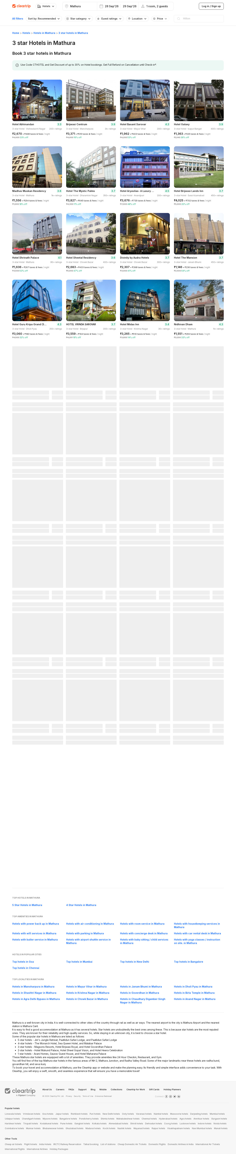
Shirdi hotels (136, 1123)
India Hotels (45, 1144)
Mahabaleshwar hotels (128, 1118)
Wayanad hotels (141, 1128)
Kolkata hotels (99, 1123)
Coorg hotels (171, 1123)
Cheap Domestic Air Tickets (132, 1144)
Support (82, 1089)
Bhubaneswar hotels (53, 1128)
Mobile (103, 1089)
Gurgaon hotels (219, 1118)
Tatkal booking (90, 1144)
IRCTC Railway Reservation (67, 1144)
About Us (47, 1089)
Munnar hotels (33, 1128)
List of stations (108, 1144)
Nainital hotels (161, 1114)
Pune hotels (66, 1123)
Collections (116, 1089)
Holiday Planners (172, 1089)
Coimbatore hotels (14, 1128)
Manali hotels (221, 1128)
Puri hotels (95, 1114)
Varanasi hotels (144, 1114)
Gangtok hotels (82, 1123)
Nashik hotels (124, 1128)
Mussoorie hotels (179, 1114)
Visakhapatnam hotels (178, 1128)
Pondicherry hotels (89, 1118)
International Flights (15, 1149)
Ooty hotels (128, 1114)
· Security (77, 1096)
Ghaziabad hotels (74, 1128)
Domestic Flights (157, 1144)
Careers (60, 1089)
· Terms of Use (87, 1096)
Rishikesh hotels (79, 1114)
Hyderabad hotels (168, 1118)
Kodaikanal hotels (49, 1123)
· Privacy (68, 1096)
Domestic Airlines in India (180, 1144)
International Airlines (37, 1149)
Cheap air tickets (13, 1144)
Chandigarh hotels (31, 1118)
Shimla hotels (107, 1118)
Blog (93, 1089)
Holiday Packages (59, 1149)
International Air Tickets (208, 1144)
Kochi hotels (109, 1128)
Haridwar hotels (13, 1123)
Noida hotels (220, 1123)
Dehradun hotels (153, 1123)
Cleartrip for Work (135, 1089)
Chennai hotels (149, 1118)
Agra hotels (185, 1118)
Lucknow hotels (188, 1123)
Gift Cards (154, 1089)
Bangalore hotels (68, 1118)
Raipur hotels (158, 1128)
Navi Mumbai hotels (202, 1128)
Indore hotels (204, 1123)
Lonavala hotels (13, 1114)
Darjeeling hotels (199, 1114)
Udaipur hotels (12, 1118)
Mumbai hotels (217, 1114)
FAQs (71, 1089)
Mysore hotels (50, 1118)
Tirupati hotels (30, 1123)
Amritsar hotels (201, 1118)
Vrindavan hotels (31, 1114)
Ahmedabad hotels (118, 1123)
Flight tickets (30, 1144)
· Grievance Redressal (103, 1096)
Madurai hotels (93, 1128)
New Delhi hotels (111, 1114)
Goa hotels (47, 1114)
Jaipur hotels (62, 1114)
